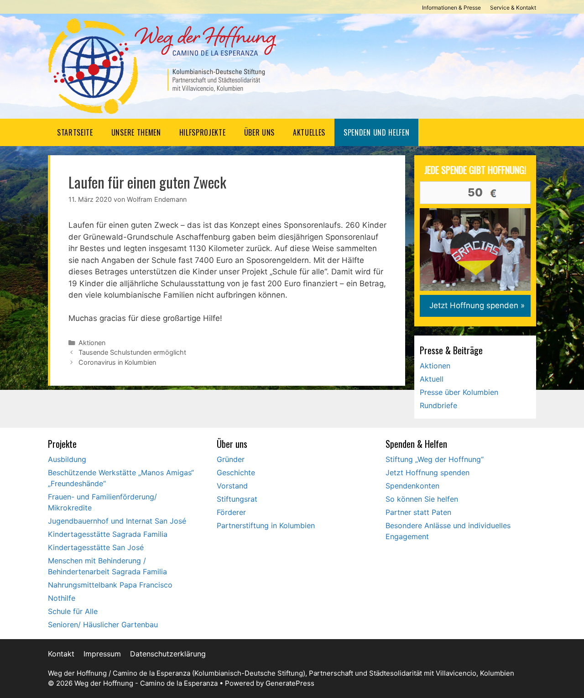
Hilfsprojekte (202, 132)
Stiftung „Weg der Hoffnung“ (435, 459)
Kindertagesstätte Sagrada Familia (107, 534)
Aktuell (431, 378)
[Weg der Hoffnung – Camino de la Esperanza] (162, 65)
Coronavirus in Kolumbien (117, 362)
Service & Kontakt (513, 7)
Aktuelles (309, 132)
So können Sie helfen (422, 499)
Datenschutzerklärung (168, 653)
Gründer (231, 459)
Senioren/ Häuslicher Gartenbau (103, 624)
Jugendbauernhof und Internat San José (117, 520)
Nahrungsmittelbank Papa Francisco (110, 584)
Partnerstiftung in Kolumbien (266, 525)
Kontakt (61, 653)
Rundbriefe (438, 405)
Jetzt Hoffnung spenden (427, 472)
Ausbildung (67, 459)
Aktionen (91, 342)
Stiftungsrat (237, 499)
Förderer (231, 512)
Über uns (259, 132)
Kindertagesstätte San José (96, 547)
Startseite (75, 132)
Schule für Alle (73, 611)
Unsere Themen (136, 132)
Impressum (102, 653)
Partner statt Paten (418, 512)
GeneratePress (290, 683)
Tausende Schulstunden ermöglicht (132, 352)
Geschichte (236, 472)
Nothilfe (61, 598)
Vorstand (232, 485)
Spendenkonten (412, 485)
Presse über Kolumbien (459, 392)
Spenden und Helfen (376, 132)
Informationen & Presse (451, 7)
